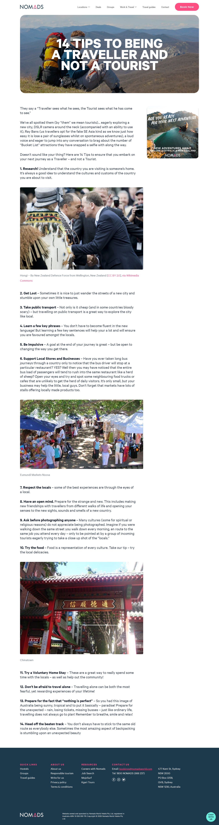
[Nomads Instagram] (118, 779)
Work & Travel (127, 6)
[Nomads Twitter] (123, 779)
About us (56, 768)
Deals (98, 6)
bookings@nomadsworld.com (135, 768)
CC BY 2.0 (114, 275)
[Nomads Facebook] (113, 779)
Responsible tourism (62, 773)
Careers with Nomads (93, 768)
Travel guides (149, 6)
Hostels (24, 768)
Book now (187, 6)
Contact (165, 6)
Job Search (87, 773)
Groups (110, 6)
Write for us (57, 777)
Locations (82, 6)
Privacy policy (58, 782)
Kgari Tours (87, 782)
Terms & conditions (61, 786)
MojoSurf (86, 777)
